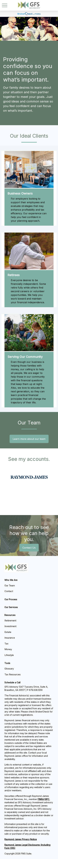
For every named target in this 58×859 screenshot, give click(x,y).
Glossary (9, 668)
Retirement (10, 620)
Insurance (9, 637)
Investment (10, 626)
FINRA (41, 799)
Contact (8, 591)
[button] (10, 580)
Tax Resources (12, 674)
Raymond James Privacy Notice (20, 839)
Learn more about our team (29, 438)
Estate (7, 632)
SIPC (47, 799)
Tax (6, 643)
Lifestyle (9, 655)
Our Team (9, 585)
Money (8, 649)
